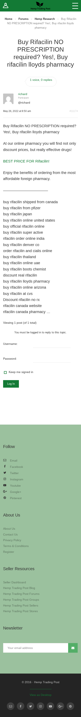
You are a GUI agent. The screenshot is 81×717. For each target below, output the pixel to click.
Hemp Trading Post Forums (21, 593)
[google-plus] (60, 706)
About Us (9, 528)
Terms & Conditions (16, 546)
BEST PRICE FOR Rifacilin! (26, 161)
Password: (10, 358)
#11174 (74, 111)
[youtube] (50, 706)
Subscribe (73, 648)
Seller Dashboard (14, 582)
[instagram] (40, 706)
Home (8, 18)
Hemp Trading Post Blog (19, 588)
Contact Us (10, 534)
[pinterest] (70, 706)
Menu (75, 5)
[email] (10, 706)
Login (5, 5)
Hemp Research (45, 18)
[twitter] (30, 706)
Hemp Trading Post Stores (20, 611)
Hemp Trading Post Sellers (20, 605)
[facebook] (20, 706)
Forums (23, 18)
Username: (10, 343)
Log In (11, 383)
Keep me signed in (21, 372)
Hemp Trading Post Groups (21, 599)
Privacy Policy (12, 540)
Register (8, 551)
